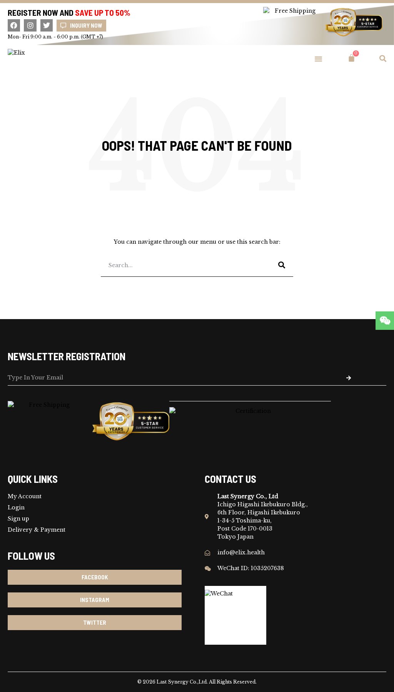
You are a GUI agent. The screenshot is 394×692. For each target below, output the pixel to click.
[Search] (281, 265)
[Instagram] (30, 25)
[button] (318, 58)
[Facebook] (14, 25)
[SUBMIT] (348, 378)
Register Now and (69, 12)
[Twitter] (46, 25)
